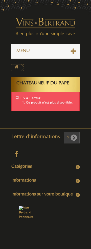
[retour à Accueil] (16, 67)
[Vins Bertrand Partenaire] (26, 212)
